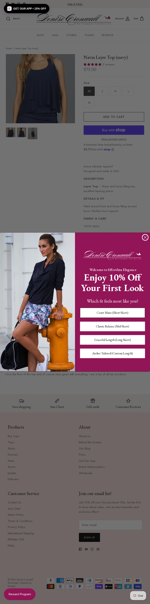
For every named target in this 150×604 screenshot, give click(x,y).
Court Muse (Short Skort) (112, 313)
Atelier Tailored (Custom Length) (112, 353)
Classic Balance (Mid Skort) (112, 326)
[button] (26, 8)
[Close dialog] (145, 237)
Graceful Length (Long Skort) (112, 340)
